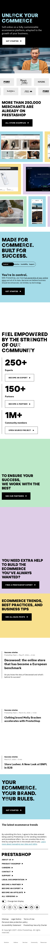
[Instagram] (9, 907)
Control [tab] (5, 264)
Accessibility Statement (11, 925)
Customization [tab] (14, 264)
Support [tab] (31, 264)
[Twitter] (15, 907)
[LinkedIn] (20, 907)
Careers (6, 867)
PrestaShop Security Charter (35, 925)
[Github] (31, 907)
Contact (6, 871)
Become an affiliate (12, 892)
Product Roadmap (11, 863)
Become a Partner (11, 884)
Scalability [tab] (24, 264)
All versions (8, 896)
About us (6, 859)
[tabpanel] (25, 285)
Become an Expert (11, 888)
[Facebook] (4, 907)
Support (6, 875)
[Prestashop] (11, 6)
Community (34, 942)
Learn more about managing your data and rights (24, 842)
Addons (16, 942)
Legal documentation (13, 879)
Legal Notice (16, 919)
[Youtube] (26, 907)
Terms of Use (29, 919)
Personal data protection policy (14, 922)
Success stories (11, 652)
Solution (6, 942)
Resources (44, 942)
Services (25, 942)
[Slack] (37, 907)
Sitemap (5, 919)
